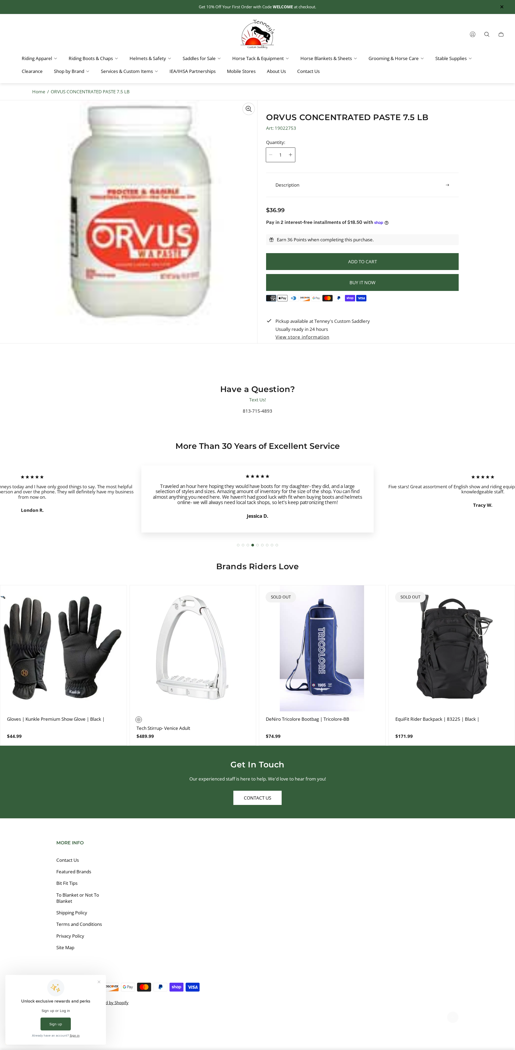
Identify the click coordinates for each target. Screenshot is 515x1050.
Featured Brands (73, 871)
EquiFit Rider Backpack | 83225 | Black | (437, 719)
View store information (302, 337)
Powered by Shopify (109, 1002)
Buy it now (363, 282)
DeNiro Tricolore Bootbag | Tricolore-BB (307, 719)
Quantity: (275, 142)
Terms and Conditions (79, 924)
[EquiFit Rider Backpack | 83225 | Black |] (452, 648)
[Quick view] (114, 598)
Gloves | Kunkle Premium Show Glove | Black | (56, 719)
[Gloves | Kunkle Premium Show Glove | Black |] (63, 648)
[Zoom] (249, 109)
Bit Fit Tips (67, 883)
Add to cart (362, 261)
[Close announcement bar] (502, 6)
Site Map (65, 947)
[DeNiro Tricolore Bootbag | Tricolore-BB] (322, 648)
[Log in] (473, 34)
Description (287, 185)
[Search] (487, 34)
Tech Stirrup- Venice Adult (163, 728)
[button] (238, 545)
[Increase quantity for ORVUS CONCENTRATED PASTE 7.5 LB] (290, 155)
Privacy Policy (70, 936)
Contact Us (257, 798)
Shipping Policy (71, 912)
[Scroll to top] (453, 1017)
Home (38, 91)
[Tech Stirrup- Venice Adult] (193, 648)
